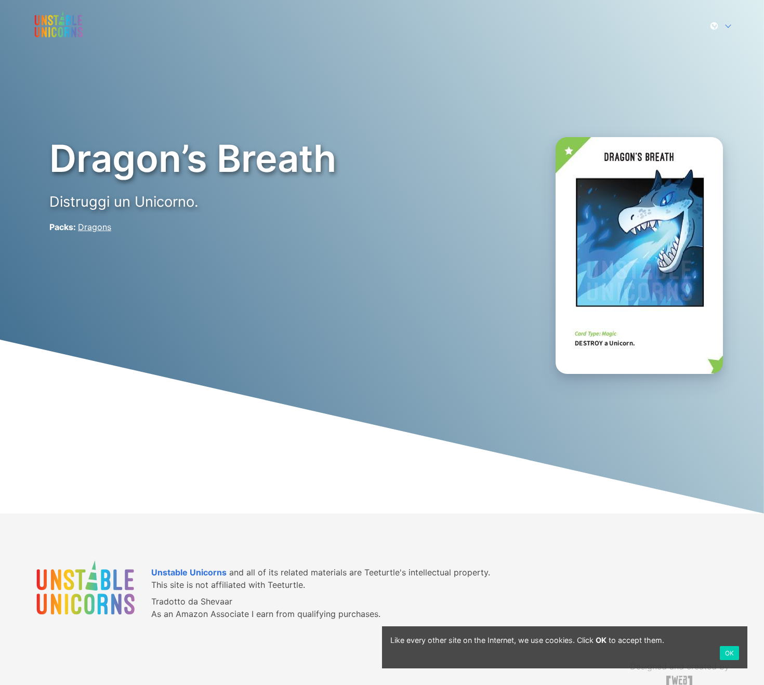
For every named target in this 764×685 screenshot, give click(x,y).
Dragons (94, 227)
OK (729, 653)
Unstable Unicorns (189, 572)
